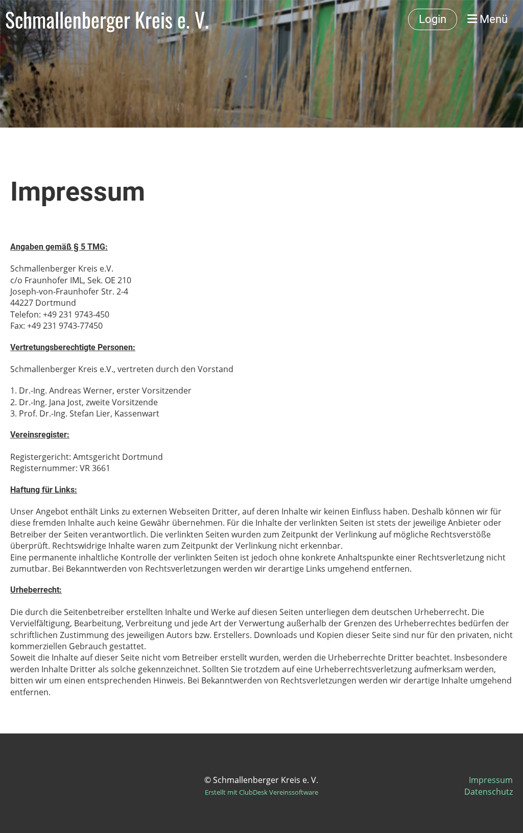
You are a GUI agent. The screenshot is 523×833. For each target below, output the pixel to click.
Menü (492, 19)
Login (432, 19)
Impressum (491, 780)
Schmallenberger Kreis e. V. (107, 19)
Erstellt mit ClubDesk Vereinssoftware (261, 792)
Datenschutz (488, 791)
